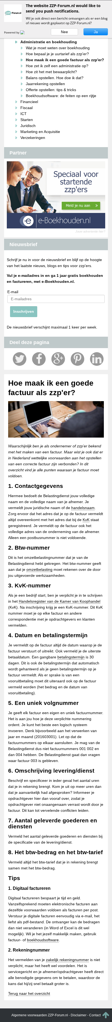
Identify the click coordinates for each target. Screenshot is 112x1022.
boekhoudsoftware (43, 940)
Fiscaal (26, 108)
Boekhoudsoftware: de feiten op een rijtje (61, 96)
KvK (86, 520)
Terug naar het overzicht (29, 993)
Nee (64, 32)
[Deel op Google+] (58, 359)
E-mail (12, 292)
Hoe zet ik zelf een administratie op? (57, 66)
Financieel (29, 102)
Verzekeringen (32, 137)
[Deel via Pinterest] (77, 359)
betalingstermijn (71, 657)
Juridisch (28, 125)
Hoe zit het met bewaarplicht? (51, 72)
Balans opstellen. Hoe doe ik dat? (54, 78)
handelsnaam (83, 508)
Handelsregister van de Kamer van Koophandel (59, 601)
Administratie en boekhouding (48, 42)
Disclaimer (78, 1015)
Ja (96, 32)
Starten (26, 119)
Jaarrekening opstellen (45, 84)
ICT (23, 114)
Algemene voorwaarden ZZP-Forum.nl (39, 1015)
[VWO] (25, 32)
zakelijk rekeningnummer (67, 960)
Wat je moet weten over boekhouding (58, 48)
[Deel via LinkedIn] (97, 359)
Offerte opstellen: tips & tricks (51, 90)
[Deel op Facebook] (39, 359)
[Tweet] (19, 359)
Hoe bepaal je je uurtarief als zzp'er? (57, 54)
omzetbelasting (39, 569)
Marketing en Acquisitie (40, 131)
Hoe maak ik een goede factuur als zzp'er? (65, 60)
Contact (95, 1015)
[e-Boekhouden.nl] (56, 194)
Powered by (12, 32)
